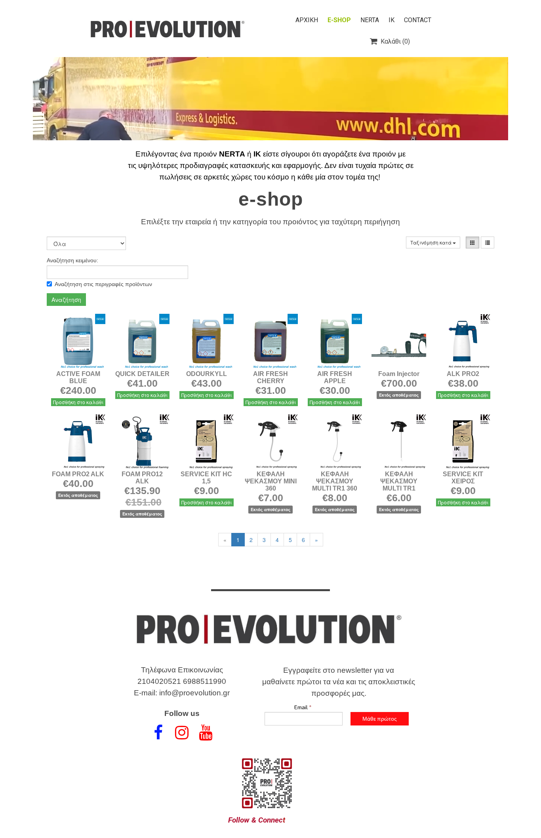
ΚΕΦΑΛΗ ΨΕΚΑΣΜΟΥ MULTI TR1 (398, 481)
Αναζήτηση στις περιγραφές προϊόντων (103, 284)
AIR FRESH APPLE (334, 377)
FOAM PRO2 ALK (78, 474)
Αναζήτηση (66, 300)
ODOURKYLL (206, 373)
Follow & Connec (255, 820)
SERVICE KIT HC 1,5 (206, 478)
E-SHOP (339, 20)
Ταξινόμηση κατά (431, 242)
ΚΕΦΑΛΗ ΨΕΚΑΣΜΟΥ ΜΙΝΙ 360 (271, 481)
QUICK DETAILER (142, 373)
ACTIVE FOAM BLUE (78, 377)
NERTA (369, 20)
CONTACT (417, 20)
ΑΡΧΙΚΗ (306, 20)
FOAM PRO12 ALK (142, 478)
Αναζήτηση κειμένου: (72, 260)
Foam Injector (398, 373)
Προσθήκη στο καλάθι (78, 402)
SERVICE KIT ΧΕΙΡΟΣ (463, 478)
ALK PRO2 (463, 373)
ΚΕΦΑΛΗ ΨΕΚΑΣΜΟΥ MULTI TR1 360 (334, 481)
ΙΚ (391, 20)
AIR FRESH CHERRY (270, 377)
